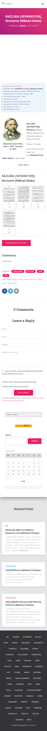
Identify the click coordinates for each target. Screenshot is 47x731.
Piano (40, 271)
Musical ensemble (22, 678)
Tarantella (12, 714)
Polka (8, 690)
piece (4, 283)
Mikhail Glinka (12, 279)
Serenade (35, 702)
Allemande (27, 637)
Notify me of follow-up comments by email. (20, 382)
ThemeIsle (32, 725)
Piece (6, 275)
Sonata (8, 708)
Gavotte (7, 666)
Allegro (16, 637)
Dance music (36, 654)
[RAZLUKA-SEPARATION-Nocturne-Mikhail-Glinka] (9, 194)
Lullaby (17, 672)
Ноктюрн (26, 89)
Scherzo (24, 702)
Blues (6, 643)
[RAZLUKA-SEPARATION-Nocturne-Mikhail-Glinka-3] (38, 194)
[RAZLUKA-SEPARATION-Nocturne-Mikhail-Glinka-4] (9, 219)
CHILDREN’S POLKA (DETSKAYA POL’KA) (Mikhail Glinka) (23, 603)
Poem (38, 684)
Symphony (38, 708)
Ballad (38, 637)
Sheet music (12, 283)
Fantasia (27, 660)
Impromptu (27, 666)
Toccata (35, 714)
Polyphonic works (34, 690)
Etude (18, 660)
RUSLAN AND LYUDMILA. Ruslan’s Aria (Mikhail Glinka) (22, 531)
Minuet (8, 678)
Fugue (37, 660)
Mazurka (36, 672)
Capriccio (13, 649)
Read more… (24, 551)
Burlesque (26, 643)
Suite (28, 708)
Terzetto (24, 714)
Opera (9, 684)
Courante (9, 654)
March (26, 672)
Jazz (8, 672)
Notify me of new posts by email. (16, 387)
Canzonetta (38, 643)
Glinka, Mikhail (16, 86)
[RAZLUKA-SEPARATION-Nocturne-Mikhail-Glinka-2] (23, 194)
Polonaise (19, 690)
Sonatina (18, 708)
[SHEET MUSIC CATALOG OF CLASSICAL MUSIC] (8, 4)
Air (6, 526)
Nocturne (30, 271)
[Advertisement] (23, 59)
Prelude (7, 696)
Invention (39, 666)
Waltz (29, 720)
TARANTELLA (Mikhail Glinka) (23, 570)
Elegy (10, 660)
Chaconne (24, 649)
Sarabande (12, 702)
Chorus (35, 649)
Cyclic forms (22, 654)
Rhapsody (19, 696)
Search (8, 435)
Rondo (40, 696)
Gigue (17, 666)
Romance (30, 696)
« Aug (23, 481)
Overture (20, 684)
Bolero (15, 643)
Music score (23, 279)
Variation (19, 720)
